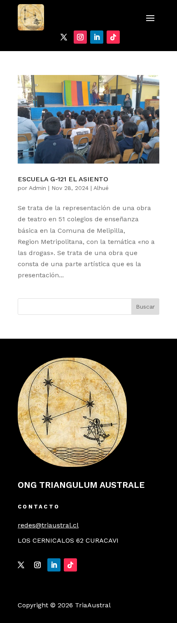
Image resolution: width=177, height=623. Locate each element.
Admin (37, 188)
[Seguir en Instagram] (80, 37)
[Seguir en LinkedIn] (96, 37)
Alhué (101, 188)
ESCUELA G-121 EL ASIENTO (63, 179)
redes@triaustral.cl (48, 525)
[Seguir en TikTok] (113, 37)
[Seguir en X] (63, 37)
